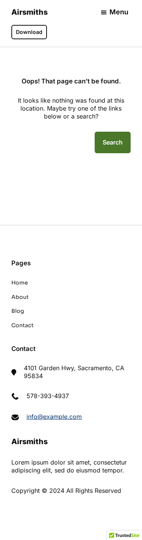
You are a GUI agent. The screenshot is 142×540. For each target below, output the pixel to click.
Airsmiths (29, 12)
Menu (118, 12)
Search (113, 142)
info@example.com (54, 416)
